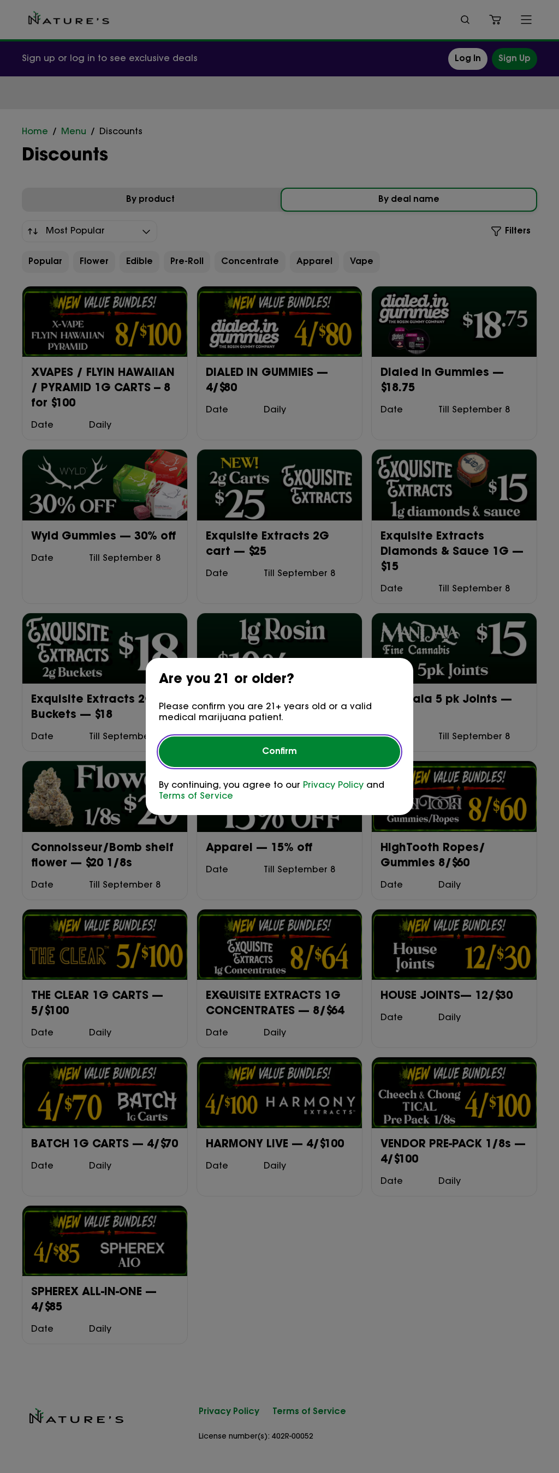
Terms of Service (196, 796)
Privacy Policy (333, 785)
